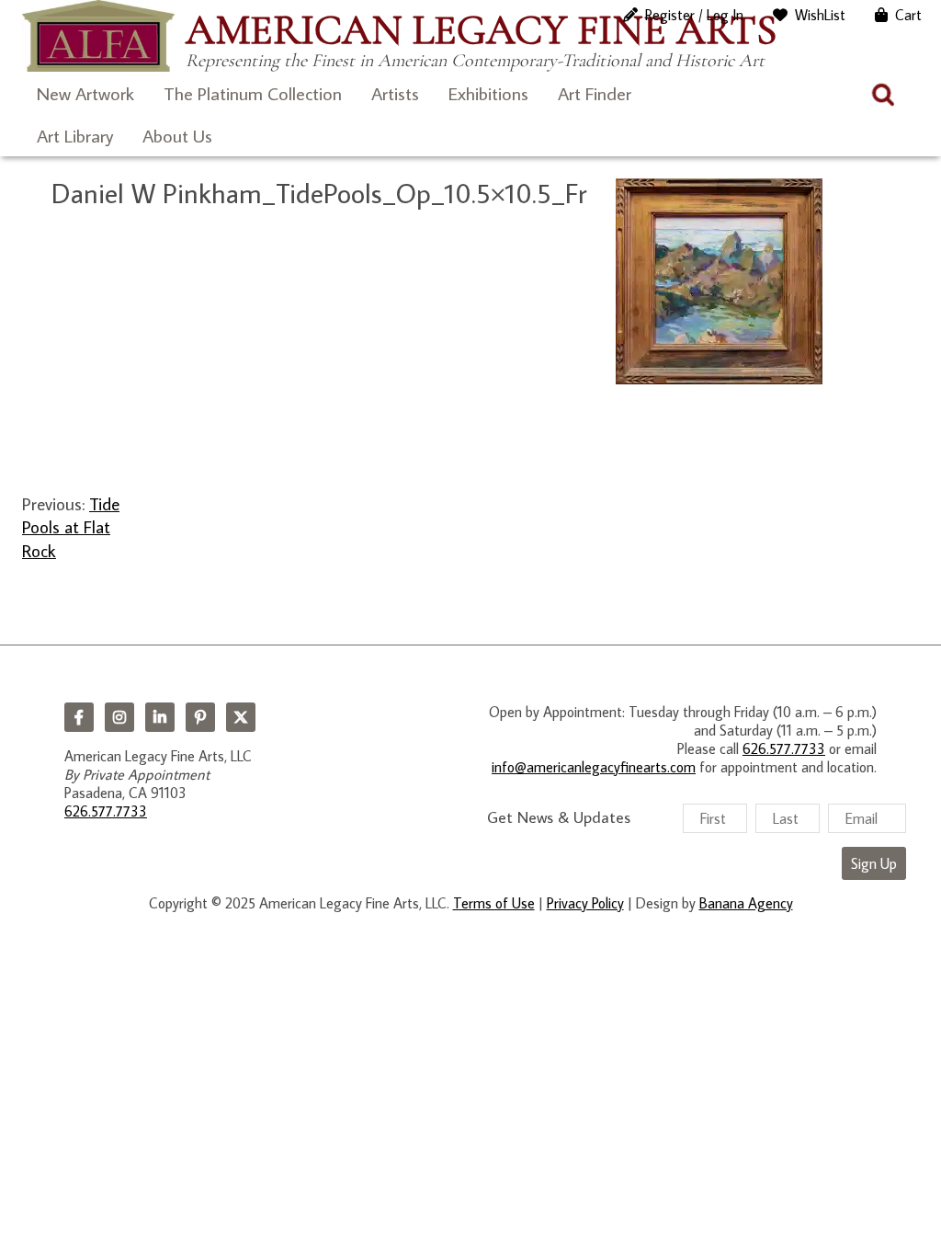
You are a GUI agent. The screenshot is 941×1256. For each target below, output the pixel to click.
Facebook (79, 717)
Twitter (240, 717)
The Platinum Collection (253, 93)
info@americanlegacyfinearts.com (594, 767)
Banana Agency (746, 903)
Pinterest (200, 717)
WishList (820, 14)
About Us (177, 135)
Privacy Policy (585, 903)
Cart (908, 14)
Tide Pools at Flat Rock (70, 527)
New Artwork (85, 93)
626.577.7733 (105, 811)
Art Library (75, 135)
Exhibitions (488, 93)
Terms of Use (494, 903)
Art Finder (594, 93)
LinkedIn (160, 717)
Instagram (119, 717)
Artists (395, 93)
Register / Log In (694, 14)
